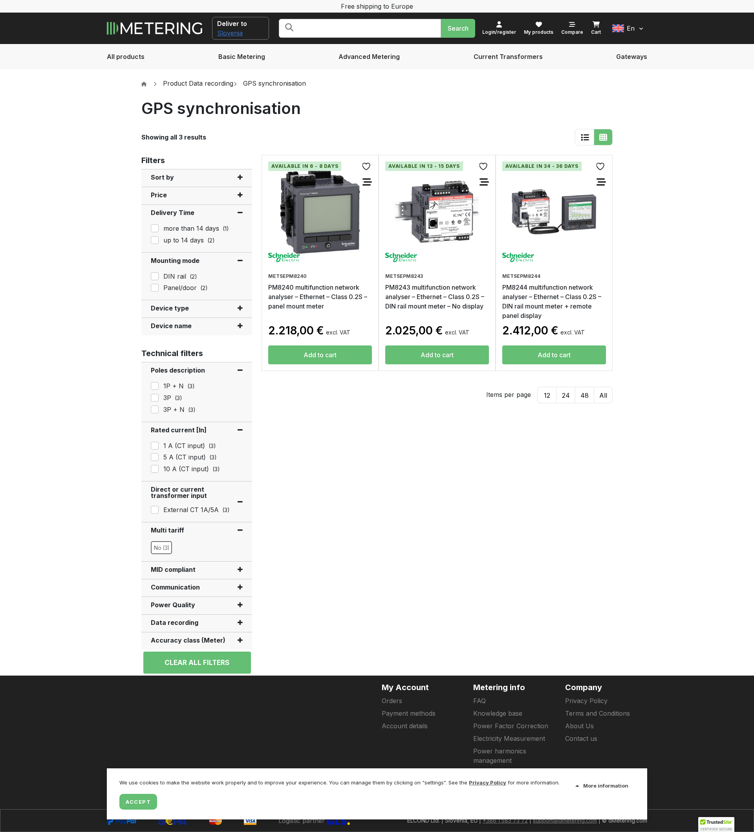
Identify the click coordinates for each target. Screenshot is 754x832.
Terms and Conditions (597, 713)
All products (126, 57)
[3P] (154, 397)
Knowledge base (497, 713)
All (603, 395)
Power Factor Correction (510, 726)
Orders (392, 701)
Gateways (631, 57)
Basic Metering (241, 57)
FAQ (479, 701)
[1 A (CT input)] (154, 445)
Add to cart (320, 355)
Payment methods (409, 713)
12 (547, 395)
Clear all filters (197, 663)
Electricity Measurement (509, 738)
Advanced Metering (369, 57)
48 (584, 395)
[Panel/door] (154, 287)
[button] (627, 28)
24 (566, 395)
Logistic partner (302, 821)
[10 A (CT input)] (154, 468)
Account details (405, 726)
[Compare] (367, 182)
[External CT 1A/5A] (154, 509)
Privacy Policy (586, 701)
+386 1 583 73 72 (505, 820)
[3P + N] (154, 409)
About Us (579, 726)
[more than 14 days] (154, 227)
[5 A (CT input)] (154, 456)
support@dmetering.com (565, 820)
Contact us (581, 738)
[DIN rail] (154, 275)
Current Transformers (508, 57)
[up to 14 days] (154, 239)
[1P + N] (154, 385)
